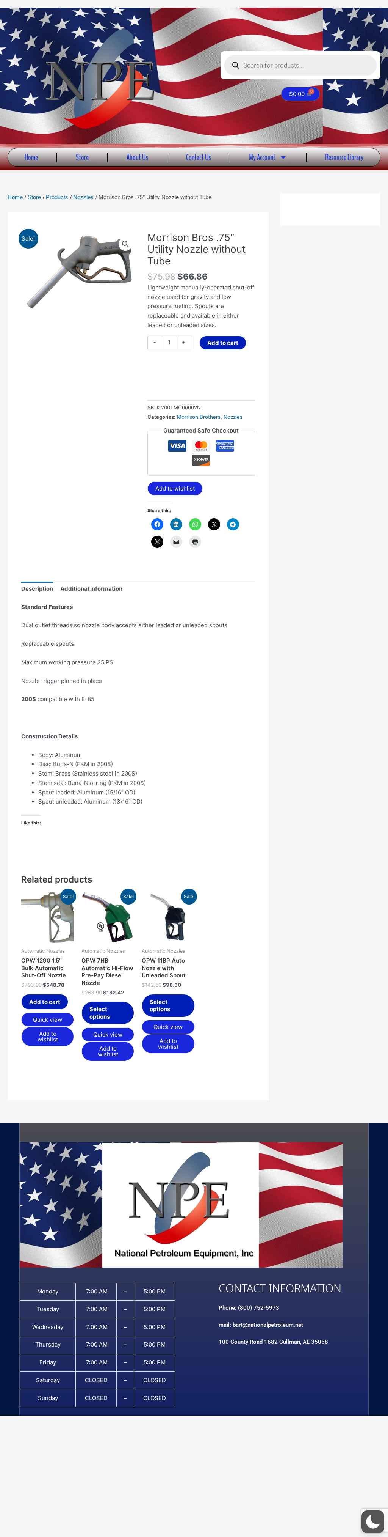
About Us (137, 157)
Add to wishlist (175, 488)
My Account (262, 157)
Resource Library (344, 157)
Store (82, 157)
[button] (125, 244)
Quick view (47, 1019)
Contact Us (198, 157)
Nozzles (233, 417)
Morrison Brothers (199, 417)
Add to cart (222, 342)
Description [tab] (37, 588)
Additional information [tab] (91, 588)
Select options (99, 1012)
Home (31, 157)
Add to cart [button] (44, 1001)
